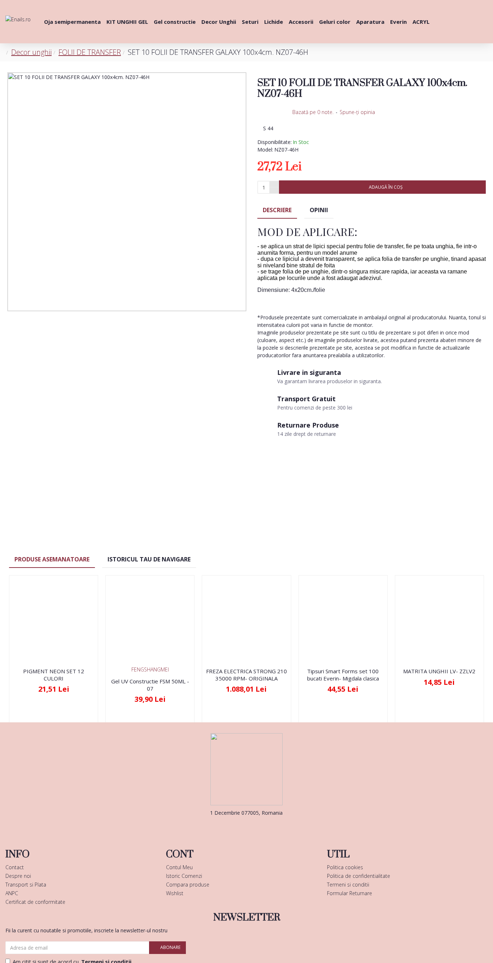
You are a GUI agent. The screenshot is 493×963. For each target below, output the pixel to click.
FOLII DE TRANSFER (89, 52)
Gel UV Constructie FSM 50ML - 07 (150, 685)
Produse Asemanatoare (52, 559)
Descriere (277, 210)
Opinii (319, 210)
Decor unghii (31, 52)
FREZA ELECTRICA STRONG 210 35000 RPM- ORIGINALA (246, 675)
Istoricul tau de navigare (149, 559)
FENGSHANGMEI (150, 669)
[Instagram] (257, 827)
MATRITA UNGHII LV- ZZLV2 (439, 671)
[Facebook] (236, 827)
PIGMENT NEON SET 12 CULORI (53, 675)
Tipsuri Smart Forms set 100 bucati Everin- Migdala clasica (343, 675)
